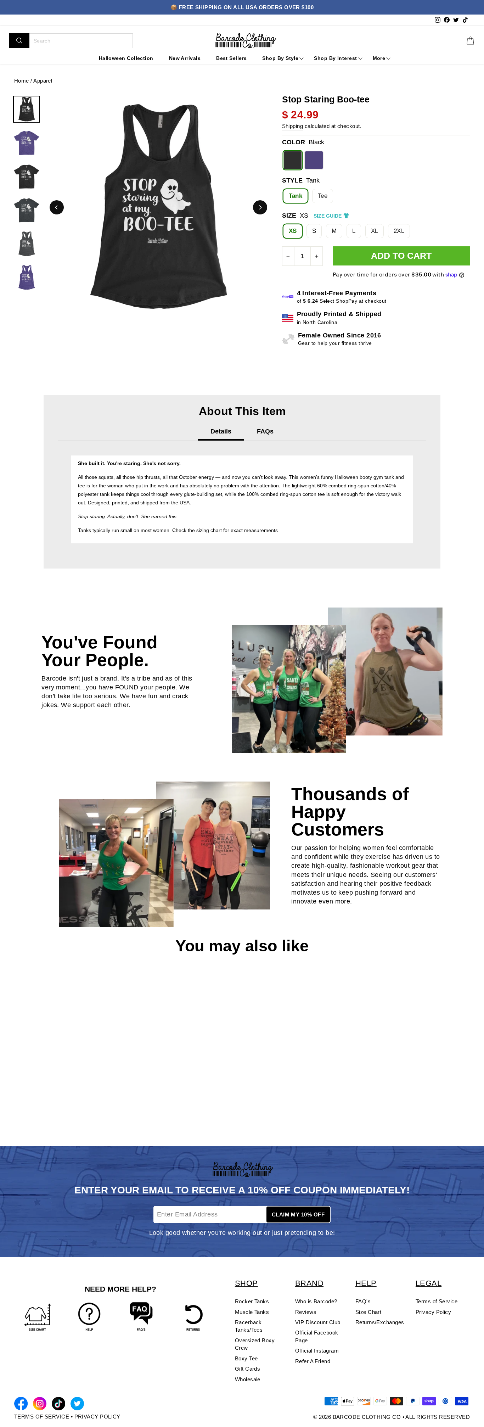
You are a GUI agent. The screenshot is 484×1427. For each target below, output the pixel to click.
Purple (314, 160)
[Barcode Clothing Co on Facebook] (21, 1405)
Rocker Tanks (252, 1301)
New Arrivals (185, 58)
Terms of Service (436, 1301)
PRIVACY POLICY (97, 1417)
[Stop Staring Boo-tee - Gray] (29, 1099)
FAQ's (363, 1301)
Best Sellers (231, 58)
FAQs (265, 431)
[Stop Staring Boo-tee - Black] (18, 1099)
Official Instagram (317, 1351)
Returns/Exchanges (379, 1322)
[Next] (260, 207)
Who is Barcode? (316, 1301)
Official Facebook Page (316, 1336)
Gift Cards (247, 1369)
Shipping (292, 126)
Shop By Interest (335, 58)
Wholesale (247, 1379)
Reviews (305, 1312)
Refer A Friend (312, 1361)
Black (292, 160)
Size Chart (368, 1312)
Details (220, 431)
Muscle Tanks (252, 1312)
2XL (399, 231)
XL (374, 231)
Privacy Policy (433, 1312)
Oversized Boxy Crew (255, 1344)
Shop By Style (280, 58)
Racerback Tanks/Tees (249, 1326)
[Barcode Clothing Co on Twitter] (77, 1405)
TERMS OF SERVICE (41, 1417)
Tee (322, 195)
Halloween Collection (126, 58)
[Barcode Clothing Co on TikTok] (58, 1405)
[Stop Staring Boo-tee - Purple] (40, 1099)
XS (293, 231)
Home (21, 81)
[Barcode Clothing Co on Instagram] (39, 1405)
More (379, 58)
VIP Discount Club (318, 1322)
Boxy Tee (246, 1358)
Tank (296, 195)
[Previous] (57, 207)
